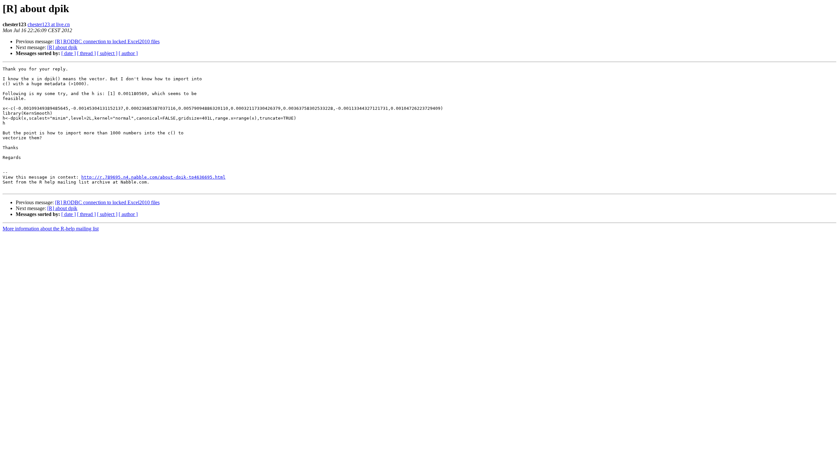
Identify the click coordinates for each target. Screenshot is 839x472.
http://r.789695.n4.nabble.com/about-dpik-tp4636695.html (153, 177)
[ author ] (128, 53)
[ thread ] (86, 53)
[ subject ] (107, 53)
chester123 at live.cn (49, 24)
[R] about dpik (62, 47)
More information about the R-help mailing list (51, 228)
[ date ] (68, 53)
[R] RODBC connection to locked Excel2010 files (107, 41)
